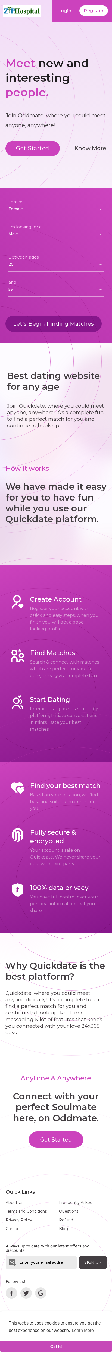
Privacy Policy (19, 1220)
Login (64, 10)
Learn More (83, 1330)
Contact (13, 1228)
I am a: (15, 201)
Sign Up (92, 1262)
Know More (90, 148)
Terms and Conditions (26, 1211)
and (12, 282)
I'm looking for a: (25, 226)
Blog (63, 1228)
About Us (14, 1202)
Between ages (23, 257)
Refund (66, 1220)
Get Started (32, 148)
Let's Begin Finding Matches (53, 323)
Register (94, 10)
